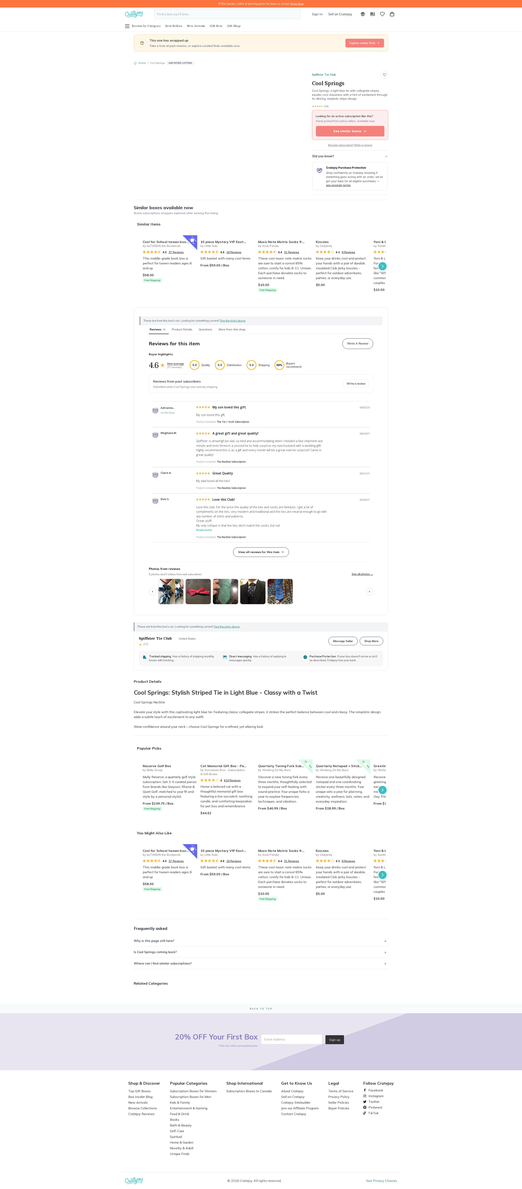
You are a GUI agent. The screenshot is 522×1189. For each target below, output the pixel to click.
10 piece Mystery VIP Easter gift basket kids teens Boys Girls (227, 242)
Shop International (244, 1083)
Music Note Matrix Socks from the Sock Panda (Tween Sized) (285, 242)
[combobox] (227, 14)
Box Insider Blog (140, 1097)
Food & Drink (179, 1114)
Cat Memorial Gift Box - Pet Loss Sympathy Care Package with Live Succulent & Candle (227, 766)
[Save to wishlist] (384, 74)
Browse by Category (146, 26)
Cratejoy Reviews (141, 1114)
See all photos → (362, 574)
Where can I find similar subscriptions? (163, 963)
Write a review (356, 383)
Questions (205, 329)
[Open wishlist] (382, 14)
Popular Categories (188, 1083)
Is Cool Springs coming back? (155, 952)
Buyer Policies (338, 1108)
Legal (333, 1083)
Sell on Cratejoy (340, 14)
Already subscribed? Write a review (350, 145)
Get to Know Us (296, 1083)
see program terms (338, 185)
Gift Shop (234, 26)
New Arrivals (196, 26)
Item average (175, 363)
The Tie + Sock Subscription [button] (233, 421)
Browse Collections (142, 1108)
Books (174, 1120)
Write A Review (357, 343)
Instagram (374, 1096)
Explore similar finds (362, 43)
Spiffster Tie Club (324, 74)
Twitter (372, 1102)
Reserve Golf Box (157, 766)
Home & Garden (182, 1142)
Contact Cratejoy (293, 1114)
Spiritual (176, 1137)
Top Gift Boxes (139, 1091)
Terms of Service (340, 1091)
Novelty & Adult (182, 1148)
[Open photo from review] (171, 591)
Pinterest (373, 1107)
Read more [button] (204, 530)
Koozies (322, 242)
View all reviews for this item (258, 552)
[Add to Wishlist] (192, 240)
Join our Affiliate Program (300, 1108)
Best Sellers (173, 26)
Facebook (374, 1090)
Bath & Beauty (181, 1125)
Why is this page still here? (154, 941)
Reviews (157, 329)
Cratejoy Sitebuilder (295, 1102)
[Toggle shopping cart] (392, 14)
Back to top (261, 1008)
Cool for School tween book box (169, 242)
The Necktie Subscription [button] (231, 461)
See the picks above (227, 626)
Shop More (371, 641)
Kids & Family (180, 1102)
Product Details (182, 329)
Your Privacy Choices (381, 1181)
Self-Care (177, 1131)
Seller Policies (338, 1102)
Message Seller (343, 641)
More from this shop (232, 329)
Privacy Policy (338, 1097)
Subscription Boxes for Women (193, 1091)
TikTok (372, 1113)
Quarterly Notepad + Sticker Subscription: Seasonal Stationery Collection (343, 766)
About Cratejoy (292, 1091)
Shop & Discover (144, 1083)
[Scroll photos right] (369, 591)
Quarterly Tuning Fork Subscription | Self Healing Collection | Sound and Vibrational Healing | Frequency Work (285, 766)
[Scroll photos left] (152, 591)
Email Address (274, 1039)
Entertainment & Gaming (188, 1108)
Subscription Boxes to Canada (249, 1091)
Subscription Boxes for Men (190, 1097)
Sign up (334, 1040)
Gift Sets (216, 26)
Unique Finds (179, 1154)
